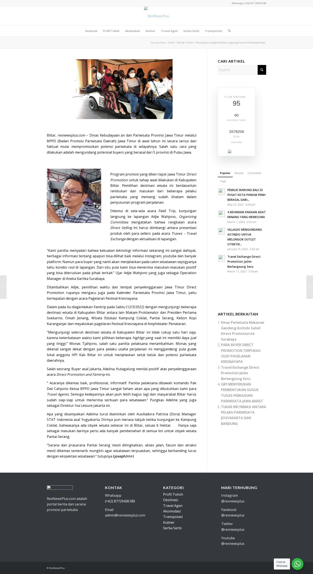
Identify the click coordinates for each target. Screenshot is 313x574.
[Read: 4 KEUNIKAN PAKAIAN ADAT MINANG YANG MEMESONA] (221, 214)
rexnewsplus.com (71, 135)
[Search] (228, 31)
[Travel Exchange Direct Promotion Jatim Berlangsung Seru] (3, 287)
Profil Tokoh (173, 494)
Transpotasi (173, 516)
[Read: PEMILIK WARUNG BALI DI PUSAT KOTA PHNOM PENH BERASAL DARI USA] (221, 192)
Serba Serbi (172, 528)
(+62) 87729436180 (120, 501)
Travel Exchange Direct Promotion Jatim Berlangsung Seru (244, 261)
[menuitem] (91, 31)
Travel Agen (172, 505)
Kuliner (169, 522)
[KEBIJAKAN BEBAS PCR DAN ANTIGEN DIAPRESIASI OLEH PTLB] (309, 287)
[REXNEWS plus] (156, 16)
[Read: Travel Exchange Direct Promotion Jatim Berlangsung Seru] (221, 258)
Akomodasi (172, 511)
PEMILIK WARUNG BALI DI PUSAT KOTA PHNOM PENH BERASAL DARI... (246, 195)
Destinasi (170, 500)
